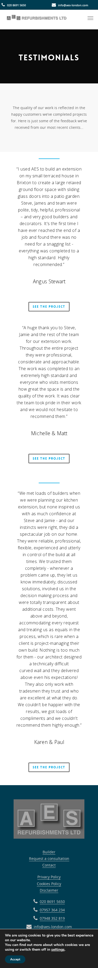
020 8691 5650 (16, 5)
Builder (49, 851)
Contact (49, 865)
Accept (15, 959)
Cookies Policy (49, 883)
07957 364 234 (52, 909)
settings (58, 949)
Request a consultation (49, 858)
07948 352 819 (52, 918)
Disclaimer (49, 890)
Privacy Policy (49, 876)
